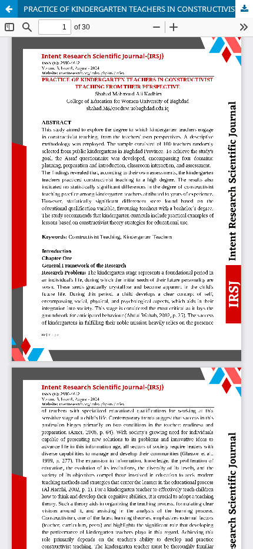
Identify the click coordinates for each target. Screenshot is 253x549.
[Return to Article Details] (9, 9)
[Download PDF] (244, 9)
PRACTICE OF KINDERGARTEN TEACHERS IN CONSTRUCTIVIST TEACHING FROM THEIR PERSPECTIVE (138, 9)
